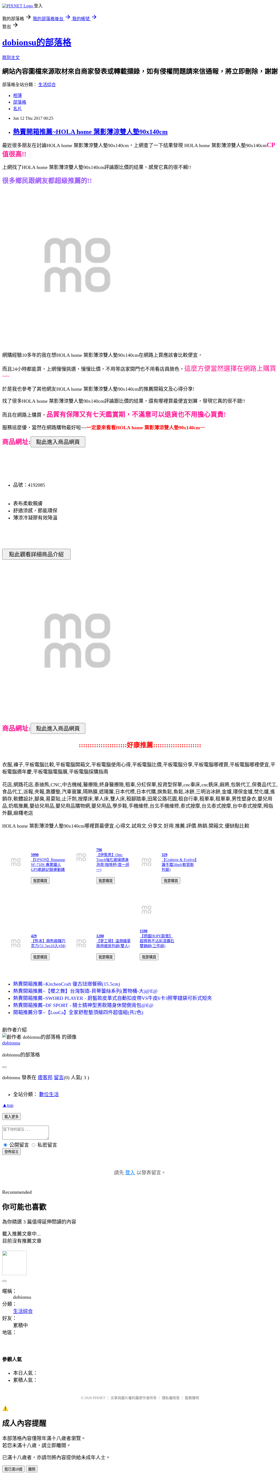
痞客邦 (45, 1077)
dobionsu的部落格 (36, 42)
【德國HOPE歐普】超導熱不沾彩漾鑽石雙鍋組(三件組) (157, 941)
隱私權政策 (171, 1398)
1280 (100, 936)
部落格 (19, 102)
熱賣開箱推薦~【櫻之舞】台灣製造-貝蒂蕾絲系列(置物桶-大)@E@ (85, 991)
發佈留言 (11, 1152)
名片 (17, 108)
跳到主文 (11, 57)
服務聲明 (192, 1398)
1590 (143, 931)
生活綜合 (47, 84)
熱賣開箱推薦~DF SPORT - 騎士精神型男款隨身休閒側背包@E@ (83, 1005)
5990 (35, 855)
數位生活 (49, 1094)
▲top (7, 1105)
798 (99, 850)
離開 (31, 1469)
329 (164, 855)
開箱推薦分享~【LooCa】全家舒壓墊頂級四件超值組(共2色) (78, 1012)
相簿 (17, 95)
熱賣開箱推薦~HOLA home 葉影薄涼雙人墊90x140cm (90, 131)
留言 (59, 1077)
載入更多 (11, 1117)
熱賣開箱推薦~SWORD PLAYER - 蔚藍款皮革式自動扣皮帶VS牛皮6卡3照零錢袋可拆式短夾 (112, 998)
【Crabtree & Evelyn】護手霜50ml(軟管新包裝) (179, 865)
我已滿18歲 (13, 1469)
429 (34, 936)
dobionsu (11, 1043)
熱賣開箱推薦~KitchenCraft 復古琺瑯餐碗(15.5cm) (66, 984)
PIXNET (99, 1398)
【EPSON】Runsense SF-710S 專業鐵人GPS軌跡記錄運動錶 (48, 865)
